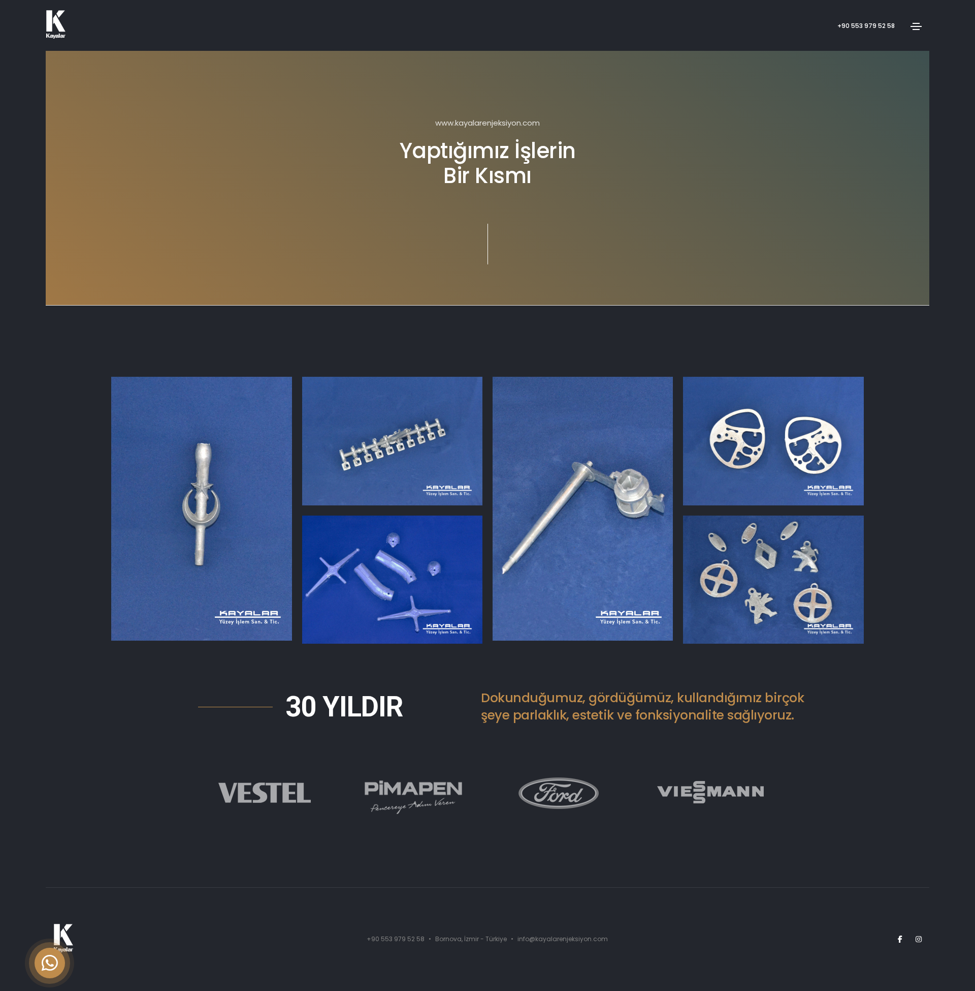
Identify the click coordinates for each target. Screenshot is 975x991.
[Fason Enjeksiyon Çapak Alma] (392, 441)
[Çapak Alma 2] (583, 509)
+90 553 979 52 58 (866, 25)
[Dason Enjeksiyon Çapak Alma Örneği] (392, 580)
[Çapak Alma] (201, 509)
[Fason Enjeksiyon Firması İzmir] (773, 441)
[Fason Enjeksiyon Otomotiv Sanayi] (773, 580)
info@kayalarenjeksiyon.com (562, 939)
